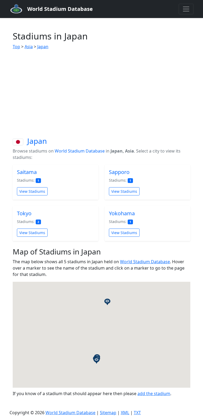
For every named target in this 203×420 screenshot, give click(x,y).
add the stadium (153, 393)
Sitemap (108, 412)
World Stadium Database (80, 151)
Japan (42, 47)
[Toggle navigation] (186, 9)
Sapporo (119, 172)
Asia (29, 47)
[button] (96, 360)
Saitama (27, 172)
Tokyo (24, 213)
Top (16, 47)
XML (125, 412)
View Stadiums (32, 191)
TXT (137, 412)
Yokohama (122, 213)
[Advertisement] (101, 93)
